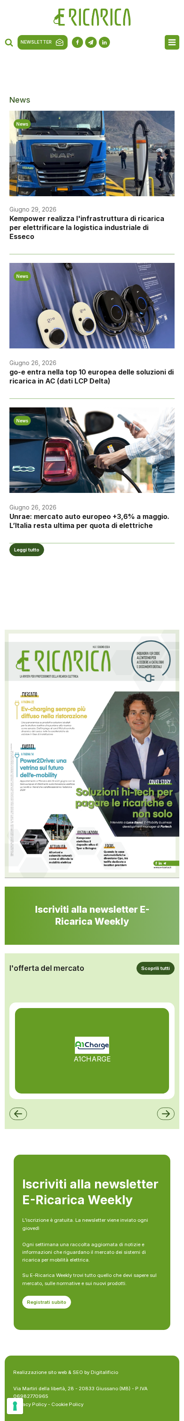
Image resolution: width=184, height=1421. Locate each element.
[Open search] (9, 42)
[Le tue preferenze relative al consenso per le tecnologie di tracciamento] (15, 1406)
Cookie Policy (67, 1404)
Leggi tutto (26, 550)
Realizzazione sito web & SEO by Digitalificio (65, 1372)
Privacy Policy (30, 1404)
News (22, 124)
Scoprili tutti (155, 968)
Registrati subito (46, 1302)
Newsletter (36, 42)
